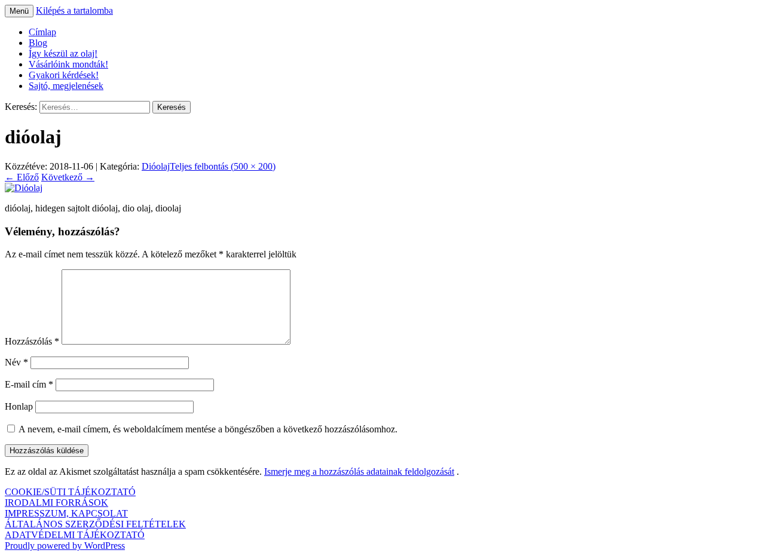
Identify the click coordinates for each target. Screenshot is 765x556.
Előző (22, 177)
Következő (67, 177)
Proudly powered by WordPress (65, 545)
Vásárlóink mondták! (68, 64)
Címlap (42, 32)
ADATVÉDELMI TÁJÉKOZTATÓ (75, 535)
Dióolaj (156, 166)
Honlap (19, 406)
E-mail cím (29, 384)
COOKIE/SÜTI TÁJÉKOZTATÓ (70, 492)
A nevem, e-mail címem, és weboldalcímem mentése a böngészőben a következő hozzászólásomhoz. (208, 429)
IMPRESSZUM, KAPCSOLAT (66, 513)
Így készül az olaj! (63, 53)
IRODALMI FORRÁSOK (56, 502)
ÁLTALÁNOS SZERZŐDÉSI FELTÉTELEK (95, 524)
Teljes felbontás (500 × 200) (223, 166)
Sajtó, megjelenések (66, 86)
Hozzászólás (32, 341)
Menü (19, 11)
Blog (38, 43)
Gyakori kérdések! (64, 75)
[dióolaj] (23, 188)
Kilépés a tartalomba (74, 10)
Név (16, 362)
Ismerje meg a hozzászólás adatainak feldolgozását (359, 471)
